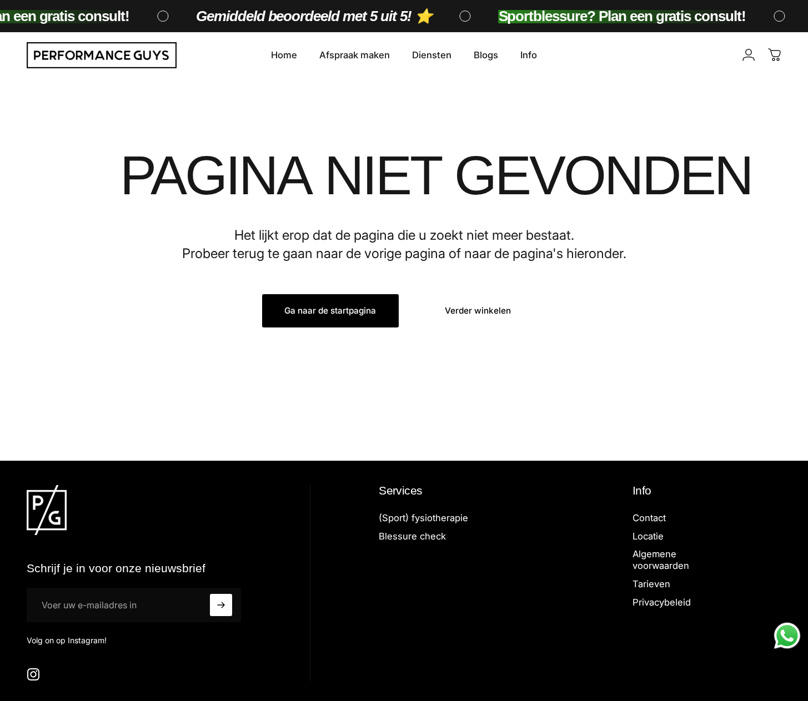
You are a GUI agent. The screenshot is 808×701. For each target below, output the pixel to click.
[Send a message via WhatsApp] (787, 636)
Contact (649, 517)
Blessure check (412, 536)
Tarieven (651, 584)
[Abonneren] (221, 605)
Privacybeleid (662, 602)
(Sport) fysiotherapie (423, 517)
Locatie (648, 536)
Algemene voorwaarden (661, 560)
